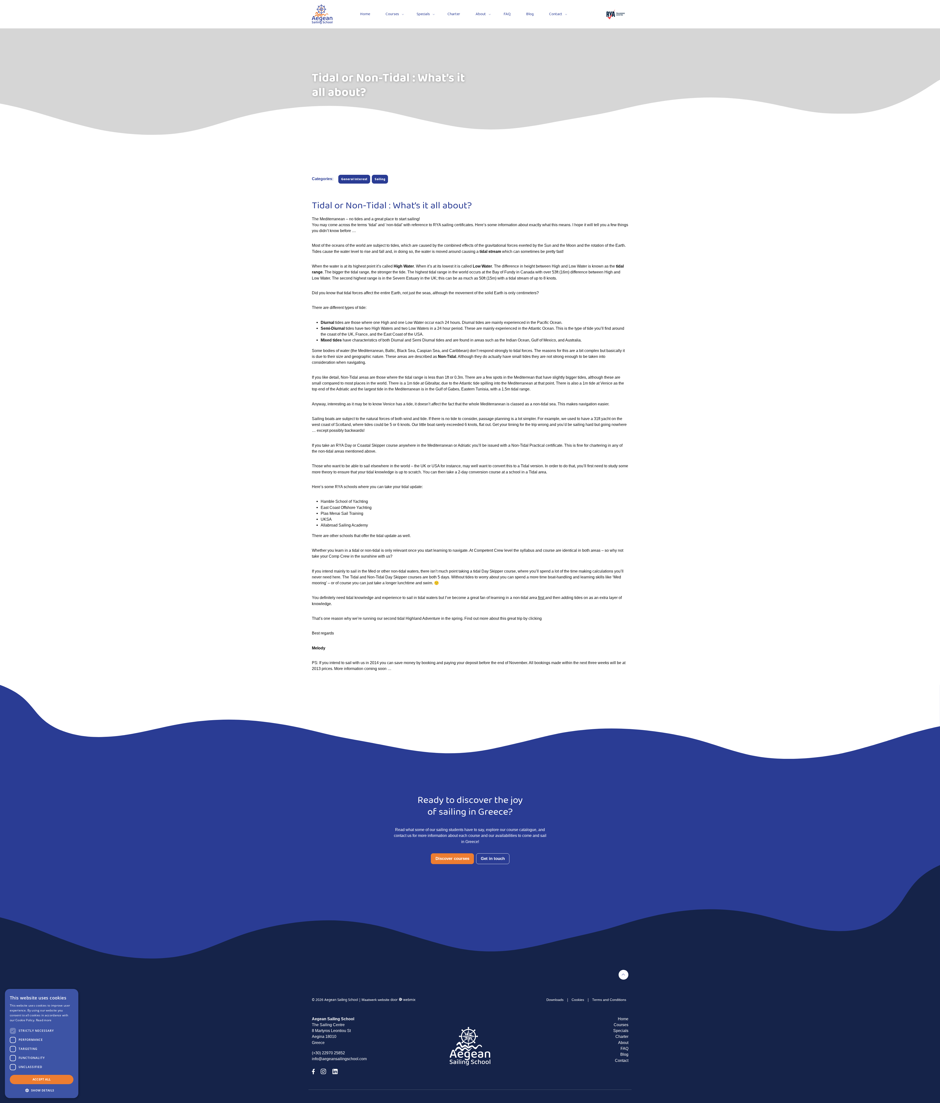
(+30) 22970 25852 (328, 1053)
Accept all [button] (42, 1079)
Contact (555, 14)
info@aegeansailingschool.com (339, 1058)
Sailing (380, 179)
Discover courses (452, 858)
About (481, 14)
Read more (44, 1020)
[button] (41, 1090)
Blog (530, 14)
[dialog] (41, 1043)
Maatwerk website (375, 1000)
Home (365, 14)
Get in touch (493, 858)
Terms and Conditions (609, 1000)
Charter (453, 14)
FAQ (507, 14)
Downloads (555, 1000)
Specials (423, 14)
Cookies (578, 1000)
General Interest (354, 179)
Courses (392, 14)
